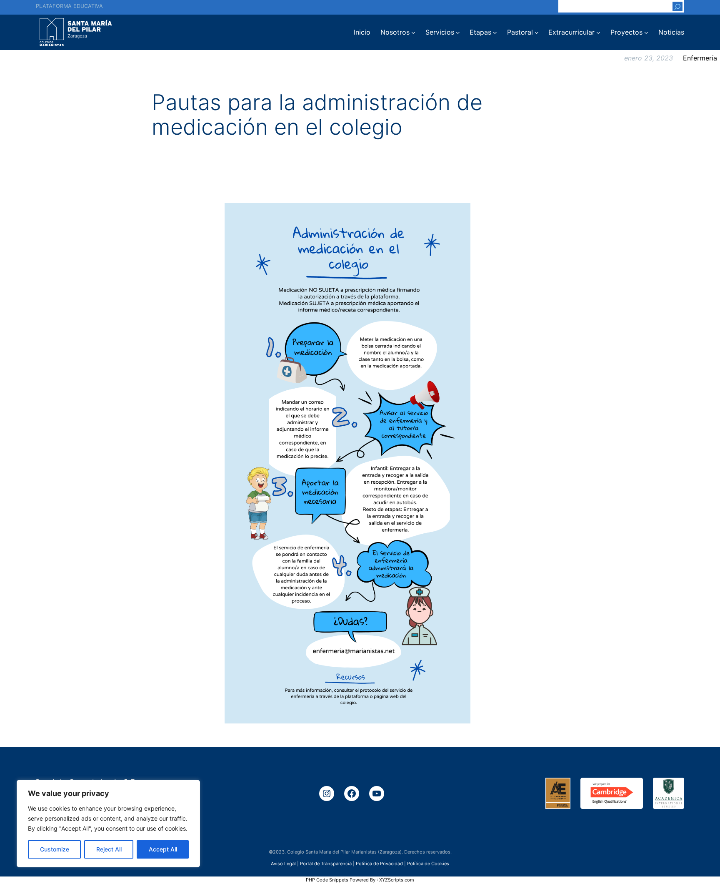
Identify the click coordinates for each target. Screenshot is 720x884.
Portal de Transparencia (326, 863)
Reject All (109, 849)
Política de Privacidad (379, 863)
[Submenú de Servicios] (458, 32)
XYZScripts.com (396, 880)
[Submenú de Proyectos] (646, 32)
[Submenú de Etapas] (495, 32)
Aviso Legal (283, 863)
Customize (54, 849)
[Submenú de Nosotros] (413, 32)
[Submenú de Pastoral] (537, 32)
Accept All (163, 849)
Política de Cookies (428, 863)
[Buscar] (677, 6)
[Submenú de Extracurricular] (598, 32)
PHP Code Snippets (327, 880)
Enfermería (700, 58)
